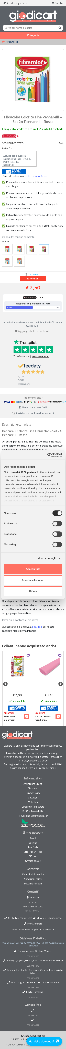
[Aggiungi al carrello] (26, 716)
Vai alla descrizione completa (18, 237)
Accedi (15, 3)
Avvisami (34, 278)
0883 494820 (33, 1015)
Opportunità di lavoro (33, 807)
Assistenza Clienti (33, 784)
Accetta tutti (33, 568)
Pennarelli (12, 41)
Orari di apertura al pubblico (39, 929)
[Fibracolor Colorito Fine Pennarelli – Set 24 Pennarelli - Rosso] (44, 249)
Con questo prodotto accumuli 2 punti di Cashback (32, 129)
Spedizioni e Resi (33, 879)
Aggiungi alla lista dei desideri (34, 331)
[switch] (57, 523)
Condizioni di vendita (33, 874)
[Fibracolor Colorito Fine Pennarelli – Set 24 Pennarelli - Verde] (19, 249)
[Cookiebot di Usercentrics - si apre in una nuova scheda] (47, 455)
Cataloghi (33, 797)
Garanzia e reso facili (34, 407)
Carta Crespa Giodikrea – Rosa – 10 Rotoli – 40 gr (44, 718)
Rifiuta (33, 591)
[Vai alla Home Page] (3, 42)
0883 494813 (33, 997)
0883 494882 (33, 978)
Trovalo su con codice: (17, 160)
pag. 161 (37, 627)
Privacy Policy (33, 793)
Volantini (33, 802)
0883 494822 (33, 1025)
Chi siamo (33, 788)
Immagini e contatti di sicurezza (20, 620)
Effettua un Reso (33, 852)
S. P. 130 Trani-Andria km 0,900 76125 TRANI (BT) (33, 906)
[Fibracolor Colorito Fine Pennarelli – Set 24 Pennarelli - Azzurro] (19, 261)
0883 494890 (55, 918)
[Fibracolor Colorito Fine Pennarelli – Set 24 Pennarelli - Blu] (7, 261)
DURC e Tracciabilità (33, 811)
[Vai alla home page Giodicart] (33, 16)
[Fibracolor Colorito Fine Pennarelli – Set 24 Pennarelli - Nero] (32, 249)
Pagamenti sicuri (33, 883)
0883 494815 (33, 965)
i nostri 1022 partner (23, 472)
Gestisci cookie (33, 861)
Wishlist (33, 843)
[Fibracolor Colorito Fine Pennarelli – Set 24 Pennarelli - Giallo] (7, 249)
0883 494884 (33, 987)
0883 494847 (26, 918)
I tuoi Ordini (33, 847)
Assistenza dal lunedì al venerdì (35, 413)
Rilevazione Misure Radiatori (33, 816)
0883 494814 (33, 956)
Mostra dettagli (47, 558)
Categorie (33, 35)
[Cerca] (59, 28)
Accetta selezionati (33, 580)
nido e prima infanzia (36, 176)
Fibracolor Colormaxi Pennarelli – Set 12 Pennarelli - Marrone (13, 718)
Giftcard (33, 856)
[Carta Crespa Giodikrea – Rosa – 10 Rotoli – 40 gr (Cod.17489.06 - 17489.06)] (48, 671)
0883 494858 (18, 929)
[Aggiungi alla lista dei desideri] (28, 655)
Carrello (58, 3)
